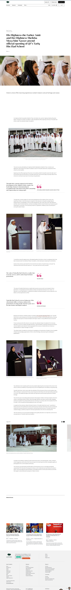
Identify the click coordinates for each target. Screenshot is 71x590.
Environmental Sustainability (49, 569)
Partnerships (8, 572)
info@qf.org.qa (30, 588)
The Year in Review (9, 575)
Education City (8, 567)
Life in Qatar (47, 577)
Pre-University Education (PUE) (43, 315)
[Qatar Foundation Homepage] (8, 2)
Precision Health (47, 572)
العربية (61, 5)
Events (46, 556)
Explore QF (47, 2)
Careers (7, 573)
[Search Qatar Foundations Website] (64, 5)
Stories (46, 555)
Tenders (7, 576)
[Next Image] (64, 422)
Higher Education (28, 568)
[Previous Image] (62, 422)
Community (20, 5)
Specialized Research (48, 567)
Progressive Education (38, 538)
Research (14, 5)
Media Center (54, 2)
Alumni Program (28, 574)
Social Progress (28, 539)
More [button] (25, 5)
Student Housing (28, 572)
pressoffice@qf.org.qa (9, 583)
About (46, 554)
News (7, 538)
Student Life (28, 569)
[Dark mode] (58, 5)
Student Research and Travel (30, 573)
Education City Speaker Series (49, 578)
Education (8, 5)
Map (7, 574)
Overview (27, 566)
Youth (32, 538)
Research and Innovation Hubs (50, 568)
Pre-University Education (29, 567)
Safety (49, 5)
